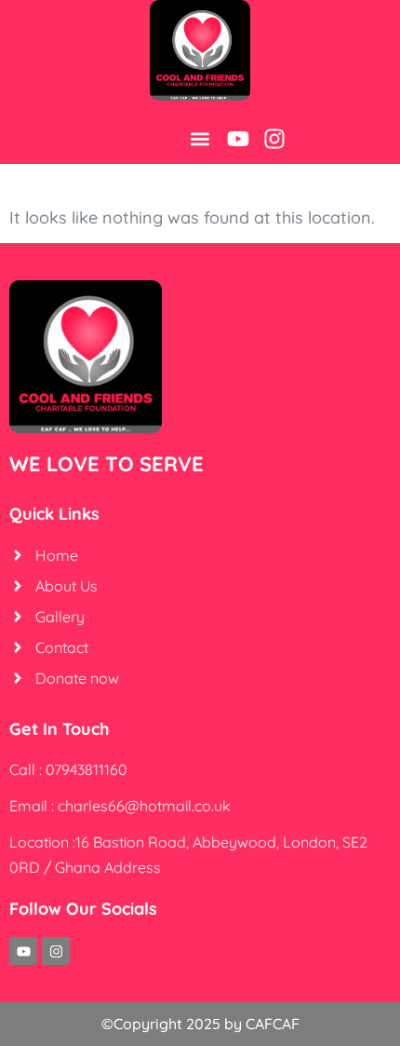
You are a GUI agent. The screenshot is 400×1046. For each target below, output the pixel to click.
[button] (199, 139)
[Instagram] (274, 139)
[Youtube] (238, 139)
